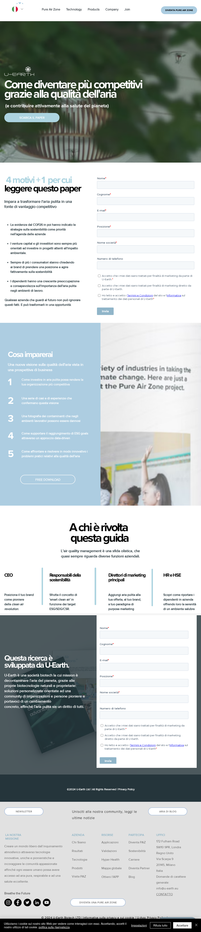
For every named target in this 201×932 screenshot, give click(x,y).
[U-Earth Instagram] (8, 902)
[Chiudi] (196, 925)
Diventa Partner (139, 868)
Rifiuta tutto (160, 925)
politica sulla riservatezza (54, 927)
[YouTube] (46, 902)
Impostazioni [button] (139, 925)
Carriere (134, 859)
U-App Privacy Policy (151, 918)
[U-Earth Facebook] (18, 902)
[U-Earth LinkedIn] (37, 902)
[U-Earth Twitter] (27, 902)
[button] (51, 9)
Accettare (182, 925)
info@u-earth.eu (167, 888)
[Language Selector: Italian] (17, 9)
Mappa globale (111, 868)
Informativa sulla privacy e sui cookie (108, 918)
